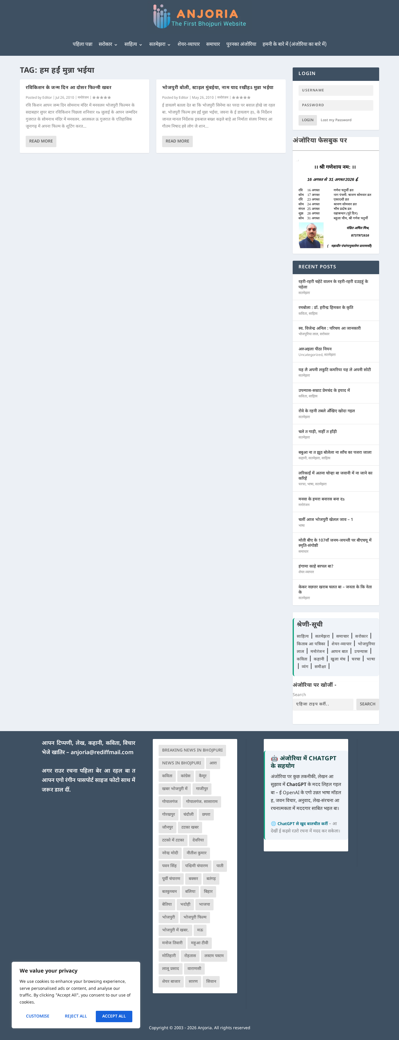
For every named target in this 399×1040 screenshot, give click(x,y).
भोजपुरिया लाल (308, 334)
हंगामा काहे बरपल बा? (316, 566)
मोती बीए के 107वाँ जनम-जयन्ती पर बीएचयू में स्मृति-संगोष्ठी (335, 543)
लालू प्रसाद (170, 969)
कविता (303, 314)
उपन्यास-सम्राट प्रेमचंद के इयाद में (324, 391)
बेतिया (167, 904)
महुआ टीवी (199, 943)
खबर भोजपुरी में (175, 789)
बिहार (208, 892)
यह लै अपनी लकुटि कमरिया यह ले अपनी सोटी (335, 370)
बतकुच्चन (169, 892)
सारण (193, 982)
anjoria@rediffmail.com (102, 752)
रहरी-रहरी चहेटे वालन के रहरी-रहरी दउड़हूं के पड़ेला (333, 284)
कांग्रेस (185, 776)
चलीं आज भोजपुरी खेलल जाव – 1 (326, 520)
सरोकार (105, 44)
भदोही (185, 904)
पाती (219, 866)
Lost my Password (336, 120)
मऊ (200, 930)
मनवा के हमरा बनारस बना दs (322, 499)
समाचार (213, 44)
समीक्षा (321, 667)
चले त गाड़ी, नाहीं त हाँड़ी (318, 432)
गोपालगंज (170, 802)
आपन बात (339, 652)
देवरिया (198, 840)
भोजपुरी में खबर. (175, 930)
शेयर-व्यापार (189, 44)
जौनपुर (167, 827)
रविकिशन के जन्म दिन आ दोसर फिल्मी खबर (68, 88)
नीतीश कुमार (197, 853)
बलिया (190, 892)
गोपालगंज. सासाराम (202, 802)
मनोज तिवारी (172, 943)
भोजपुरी (168, 917)
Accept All (114, 1016)
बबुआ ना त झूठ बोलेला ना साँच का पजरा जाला (335, 452)
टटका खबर (190, 827)
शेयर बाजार (171, 982)
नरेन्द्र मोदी (170, 853)
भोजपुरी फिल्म (195, 917)
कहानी (303, 458)
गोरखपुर (168, 815)
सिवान (211, 982)
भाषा (310, 484)
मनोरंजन (83, 97)
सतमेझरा (157, 44)
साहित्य (130, 44)
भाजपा (204, 904)
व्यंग (306, 667)
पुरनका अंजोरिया (241, 44)
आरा (213, 763)
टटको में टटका (173, 840)
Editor (47, 97)
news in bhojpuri (181, 763)
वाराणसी (194, 969)
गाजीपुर (202, 789)
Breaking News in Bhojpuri (192, 750)
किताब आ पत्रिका (312, 644)
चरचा (302, 484)
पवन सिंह (169, 866)
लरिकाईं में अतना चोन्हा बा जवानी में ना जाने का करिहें (335, 476)
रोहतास (190, 956)
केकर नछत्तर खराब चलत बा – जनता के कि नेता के (335, 590)
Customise (37, 1016)
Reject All (76, 1016)
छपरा (206, 815)
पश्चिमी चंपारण (196, 866)
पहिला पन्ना (82, 44)
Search (299, 695)
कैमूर (203, 776)
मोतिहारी (169, 956)
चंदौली (188, 815)
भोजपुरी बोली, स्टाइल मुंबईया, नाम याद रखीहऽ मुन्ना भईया (218, 88)
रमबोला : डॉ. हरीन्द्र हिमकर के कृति (326, 308)
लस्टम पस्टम (214, 956)
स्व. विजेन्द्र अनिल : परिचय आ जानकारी (330, 328)
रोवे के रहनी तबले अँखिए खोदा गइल (327, 411)
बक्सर (193, 879)
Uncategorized (310, 355)
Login (307, 120)
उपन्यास (361, 652)
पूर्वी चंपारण (171, 879)
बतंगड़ (211, 879)
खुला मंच (339, 659)
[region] (76, 995)
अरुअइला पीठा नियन (315, 349)
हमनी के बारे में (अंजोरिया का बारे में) (295, 44)
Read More (41, 141)
